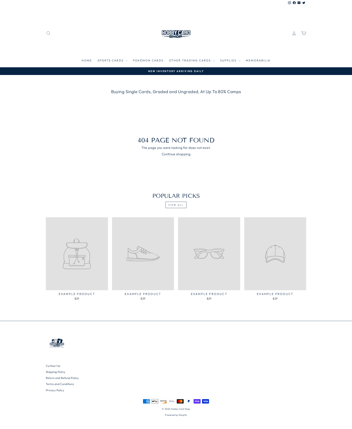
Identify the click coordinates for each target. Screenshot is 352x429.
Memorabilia (258, 60)
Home (87, 60)
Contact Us (53, 366)
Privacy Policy (55, 390)
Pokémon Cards (148, 60)
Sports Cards (111, 60)
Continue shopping (176, 154)
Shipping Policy (55, 372)
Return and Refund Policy (62, 378)
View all (176, 204)
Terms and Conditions (60, 384)
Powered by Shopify (176, 414)
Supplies (229, 60)
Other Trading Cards (190, 60)
